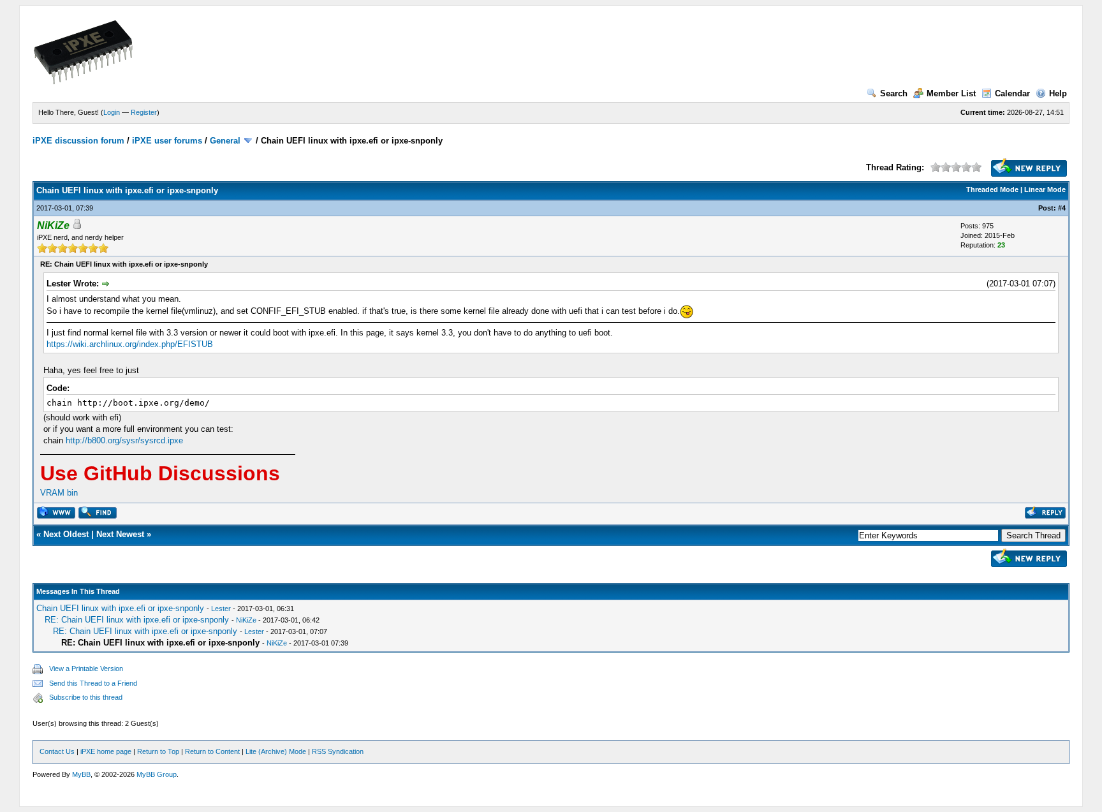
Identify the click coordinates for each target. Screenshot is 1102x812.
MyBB (81, 774)
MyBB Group (156, 774)
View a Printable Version (86, 668)
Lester (221, 608)
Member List (951, 93)
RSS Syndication (338, 751)
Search (893, 93)
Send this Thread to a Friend (93, 683)
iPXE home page (105, 751)
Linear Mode (1045, 189)
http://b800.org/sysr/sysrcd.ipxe (124, 440)
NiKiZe (246, 620)
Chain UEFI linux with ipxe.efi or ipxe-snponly (120, 608)
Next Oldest (66, 534)
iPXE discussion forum (78, 140)
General (225, 140)
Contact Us (57, 751)
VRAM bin (59, 493)
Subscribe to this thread (85, 697)
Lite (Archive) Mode (276, 751)
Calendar (1012, 93)
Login (111, 112)
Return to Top (158, 751)
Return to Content (212, 751)
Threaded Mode (992, 189)
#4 (1062, 208)
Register (144, 112)
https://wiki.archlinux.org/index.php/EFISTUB (130, 344)
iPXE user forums (167, 140)
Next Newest (120, 534)
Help (1058, 93)
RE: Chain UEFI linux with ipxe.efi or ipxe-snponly (137, 619)
